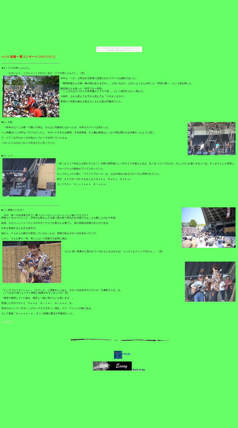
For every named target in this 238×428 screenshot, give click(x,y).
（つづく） (7, 321)
